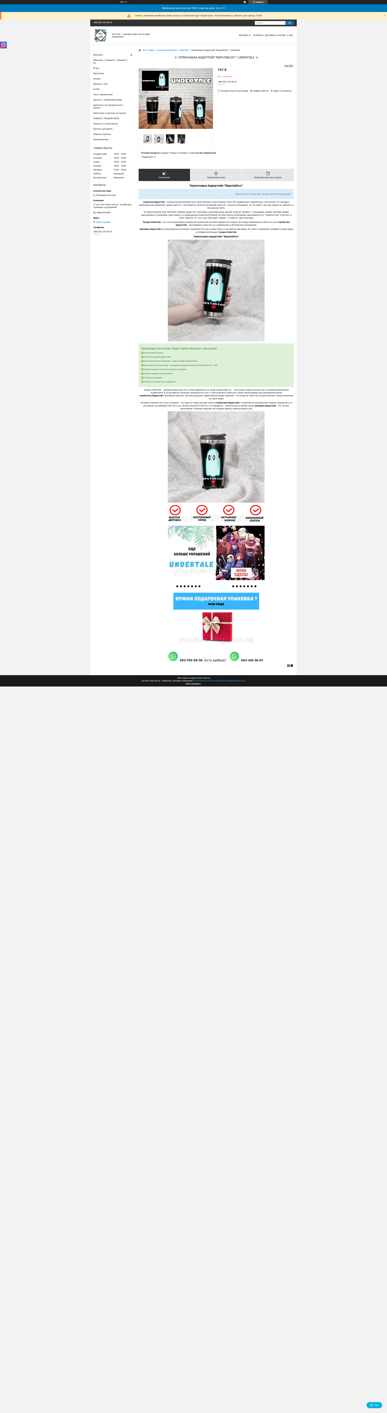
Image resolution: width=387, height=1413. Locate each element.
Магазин (243, 35)
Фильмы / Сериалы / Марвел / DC (110, 61)
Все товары (148, 50)
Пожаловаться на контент (205, 681)
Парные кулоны (102, 134)
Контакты (258, 35)
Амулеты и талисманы (105, 123)
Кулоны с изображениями (107, 99)
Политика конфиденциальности (231, 681)
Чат (377, 1405)
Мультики (98, 73)
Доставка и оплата (275, 35)
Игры (96, 68)
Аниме (97, 78)
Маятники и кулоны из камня (109, 113)
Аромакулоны (101, 139)
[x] (292, 666)
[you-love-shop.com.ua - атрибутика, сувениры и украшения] (100, 35)
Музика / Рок (100, 84)
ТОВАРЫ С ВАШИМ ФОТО (106, 118)
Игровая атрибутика (167, 50)
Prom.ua (206, 678)
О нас (290, 35)
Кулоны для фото (102, 128)
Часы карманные (103, 94)
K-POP (96, 89)
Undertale (184, 50)
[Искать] (289, 23)
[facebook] (288, 666)
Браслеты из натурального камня (108, 106)
